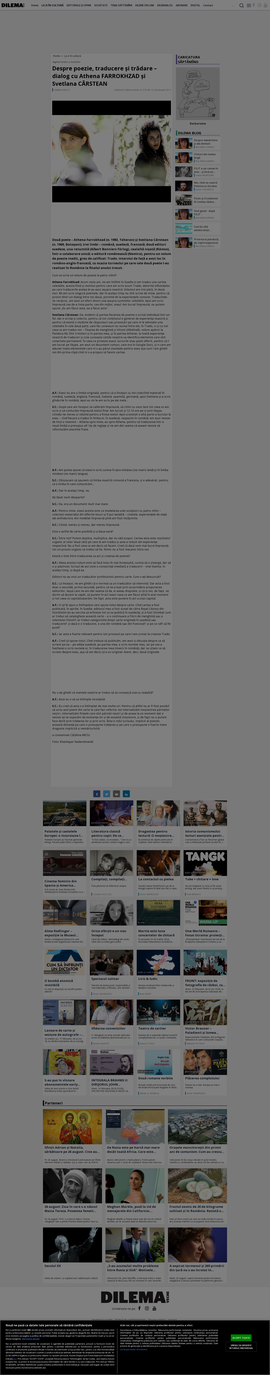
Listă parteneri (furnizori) (133, 1349)
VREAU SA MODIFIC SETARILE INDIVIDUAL (241, 1347)
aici (15, 1358)
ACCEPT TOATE (241, 1337)
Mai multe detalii (31, 1339)
